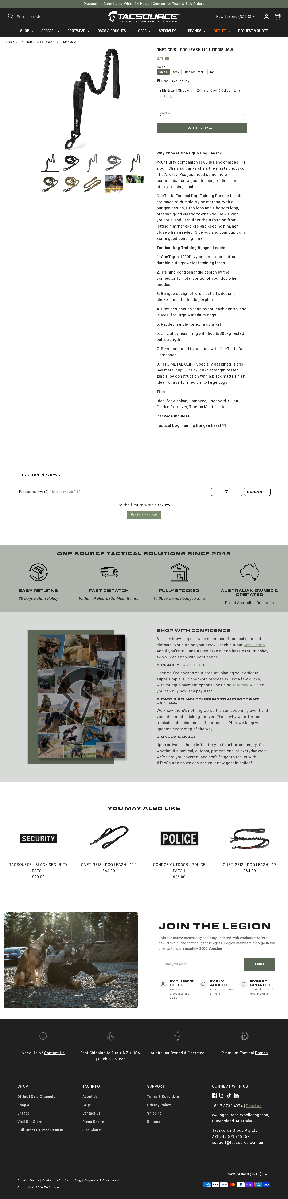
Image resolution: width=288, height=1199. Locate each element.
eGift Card (64, 1180)
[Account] (266, 16)
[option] (92, 100)
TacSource (51, 1187)
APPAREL (48, 30)
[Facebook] (214, 1095)
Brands (261, 1053)
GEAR (142, 30)
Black (163, 71)
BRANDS (195, 30)
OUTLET (220, 30)
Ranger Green (194, 71)
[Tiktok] (228, 1095)
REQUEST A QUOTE (253, 30)
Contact (48, 1180)
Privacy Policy (159, 1105)
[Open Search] (10, 16)
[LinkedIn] (236, 1095)
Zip (256, 685)
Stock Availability (175, 81)
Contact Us (54, 1053)
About (21, 1180)
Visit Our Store (29, 1121)
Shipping (154, 1113)
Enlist (259, 964)
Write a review (144, 515)
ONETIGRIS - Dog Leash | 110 (109, 865)
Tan (212, 71)
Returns (153, 1121)
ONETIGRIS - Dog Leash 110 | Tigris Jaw (48, 41)
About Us (90, 1096)
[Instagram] (221, 1095)
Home (10, 41)
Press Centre (93, 1121)
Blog (78, 1180)
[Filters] (226, 492)
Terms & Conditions (163, 1096)
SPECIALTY (168, 30)
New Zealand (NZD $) (233, 17)
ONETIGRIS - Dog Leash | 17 (249, 865)
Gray (176, 71)
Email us (254, 1106)
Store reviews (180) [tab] (67, 491)
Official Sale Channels (36, 1096)
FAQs (86, 1105)
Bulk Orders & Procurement (40, 1130)
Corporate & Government (102, 1180)
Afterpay (240, 685)
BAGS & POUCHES (112, 30)
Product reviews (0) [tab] (34, 491)
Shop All (24, 1105)
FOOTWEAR (76, 30)
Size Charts (254, 644)
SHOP (25, 30)
